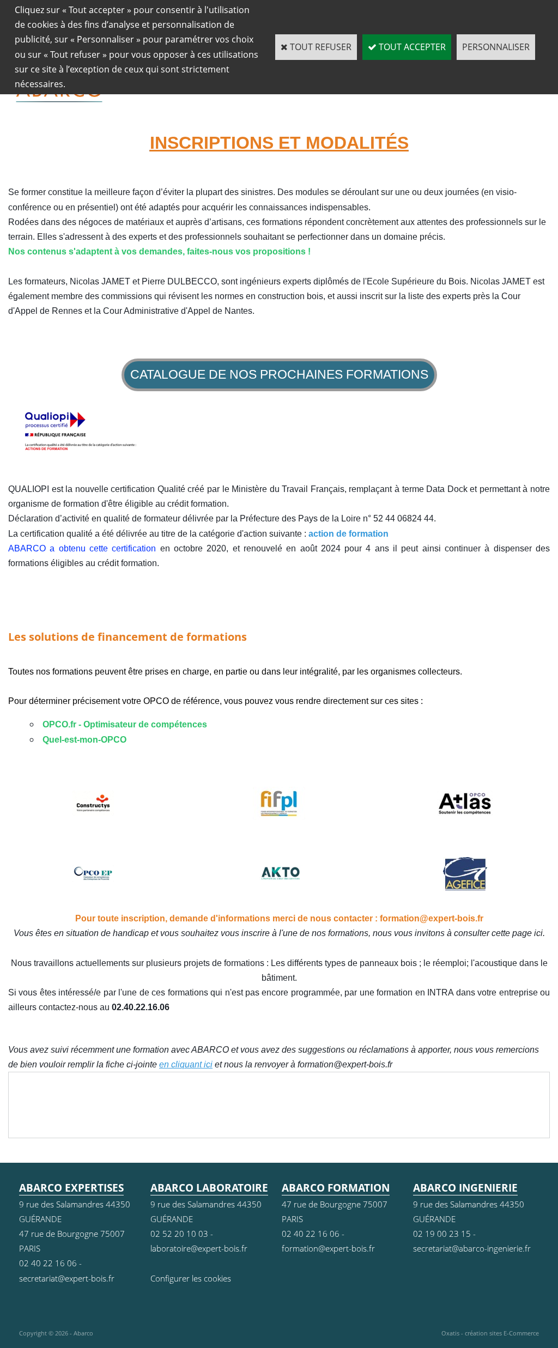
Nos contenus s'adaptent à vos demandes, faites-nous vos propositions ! (159, 251)
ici (538, 933)
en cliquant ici (186, 1064)
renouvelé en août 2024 (294, 548)
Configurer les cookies (190, 1278)
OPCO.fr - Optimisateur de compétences (126, 724)
